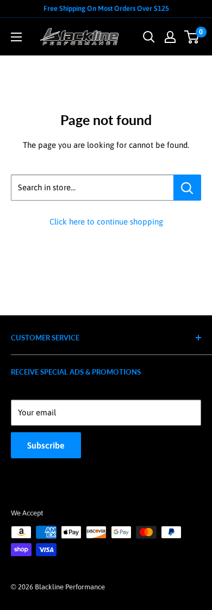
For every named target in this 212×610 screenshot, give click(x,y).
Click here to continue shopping (106, 221)
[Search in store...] (187, 188)
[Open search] (149, 37)
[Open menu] (16, 37)
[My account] (170, 37)
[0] (192, 36)
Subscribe (46, 445)
